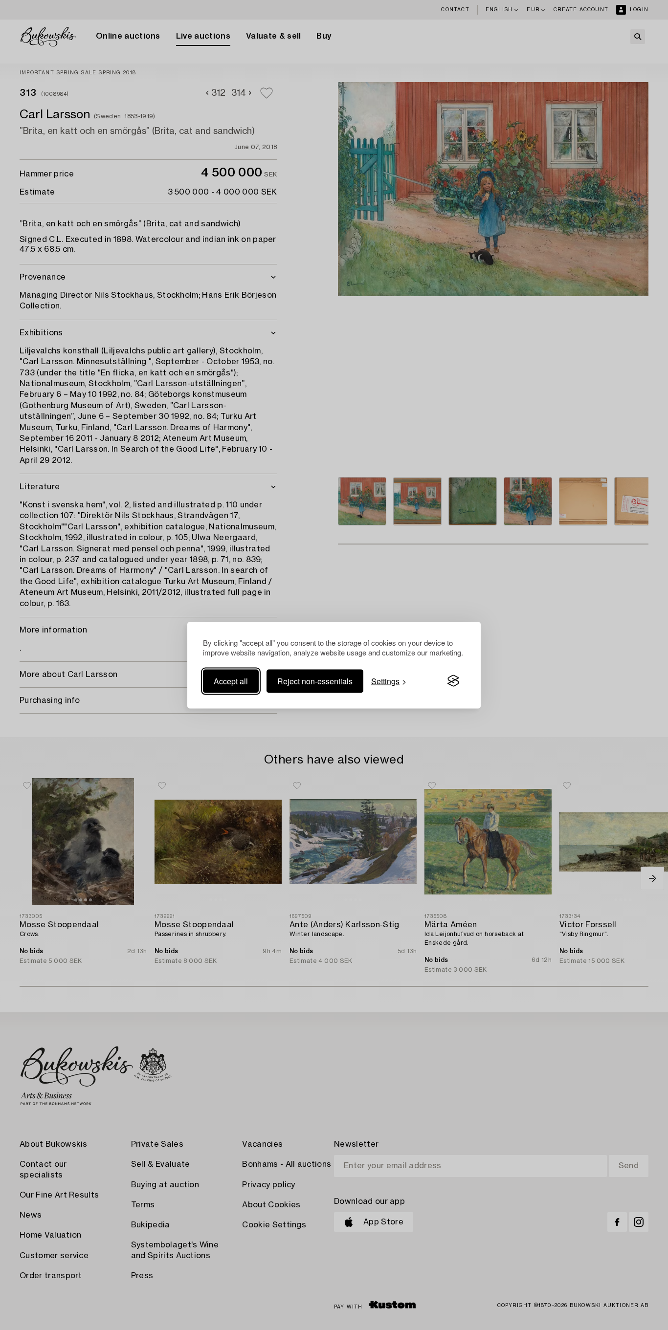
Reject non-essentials (315, 680)
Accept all (231, 680)
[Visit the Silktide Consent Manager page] (453, 681)
